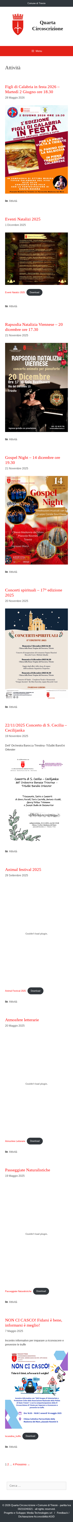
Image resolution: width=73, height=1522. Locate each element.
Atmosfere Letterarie (15, 1141)
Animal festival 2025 (23, 869)
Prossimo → (22, 1464)
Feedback (62, 1512)
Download (34, 292)
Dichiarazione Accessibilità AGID (36, 1516)
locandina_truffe (13, 1436)
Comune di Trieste (36, 3)
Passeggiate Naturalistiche (27, 1170)
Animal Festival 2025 (15, 991)
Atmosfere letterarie (22, 1019)
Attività (13, 201)
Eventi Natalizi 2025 (23, 219)
